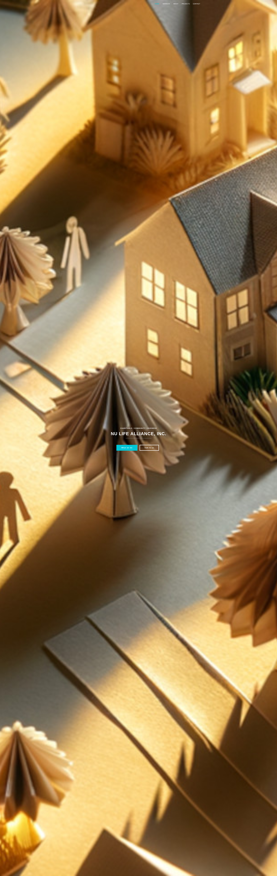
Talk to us (149, 448)
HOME (157, 4)
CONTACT (196, 4)
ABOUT (175, 4)
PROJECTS (186, 4)
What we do (126, 448)
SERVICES (166, 4)
